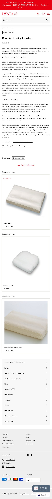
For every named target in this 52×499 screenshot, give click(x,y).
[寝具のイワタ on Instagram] (27, 455)
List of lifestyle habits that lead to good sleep (16, 146)
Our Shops (5, 437)
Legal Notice (24, 494)
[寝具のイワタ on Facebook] (31, 455)
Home (3, 28)
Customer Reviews (7, 440)
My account (29, 444)
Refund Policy (6, 447)
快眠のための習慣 (8, 32)
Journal (9, 28)
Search (28, 434)
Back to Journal (27, 165)
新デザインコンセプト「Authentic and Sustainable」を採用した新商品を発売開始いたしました (20, 5)
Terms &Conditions (8, 444)
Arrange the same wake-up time (23, 141)
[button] (43, 495)
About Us (4, 434)
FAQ (27, 437)
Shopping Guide (30, 440)
